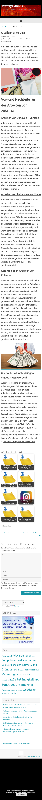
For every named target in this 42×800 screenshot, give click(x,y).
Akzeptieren (21, 795)
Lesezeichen (7, 526)
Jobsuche (29, 669)
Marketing (8, 674)
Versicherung (6, 690)
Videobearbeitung (16, 690)
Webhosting (6, 693)
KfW (36, 670)
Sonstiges (8, 685)
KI (38, 670)
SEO (36, 679)
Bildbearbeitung (20, 655)
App (9, 656)
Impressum (5, 743)
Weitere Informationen (28, 792)
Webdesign (29, 689)
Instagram (21, 670)
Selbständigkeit (23, 679)
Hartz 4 (16, 670)
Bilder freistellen (9, 533)
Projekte (26, 674)
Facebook (17, 661)
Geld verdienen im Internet (17, 39)
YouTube (13, 693)
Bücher (33, 656)
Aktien (4, 656)
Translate (17, 606)
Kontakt (12, 743)
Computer (8, 660)
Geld (34, 660)
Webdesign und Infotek (12, 6)
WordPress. (36, 756)
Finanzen (26, 660)
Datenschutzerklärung (22, 743)
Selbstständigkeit (6, 41)
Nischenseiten (19, 675)
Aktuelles (8, 27)
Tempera (29, 756)
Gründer (28, 39)
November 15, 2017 (9, 36)
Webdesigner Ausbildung (31, 533)
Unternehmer (24, 685)
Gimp (34, 664)
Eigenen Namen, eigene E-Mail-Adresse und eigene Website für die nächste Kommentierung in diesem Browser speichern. (19, 585)
